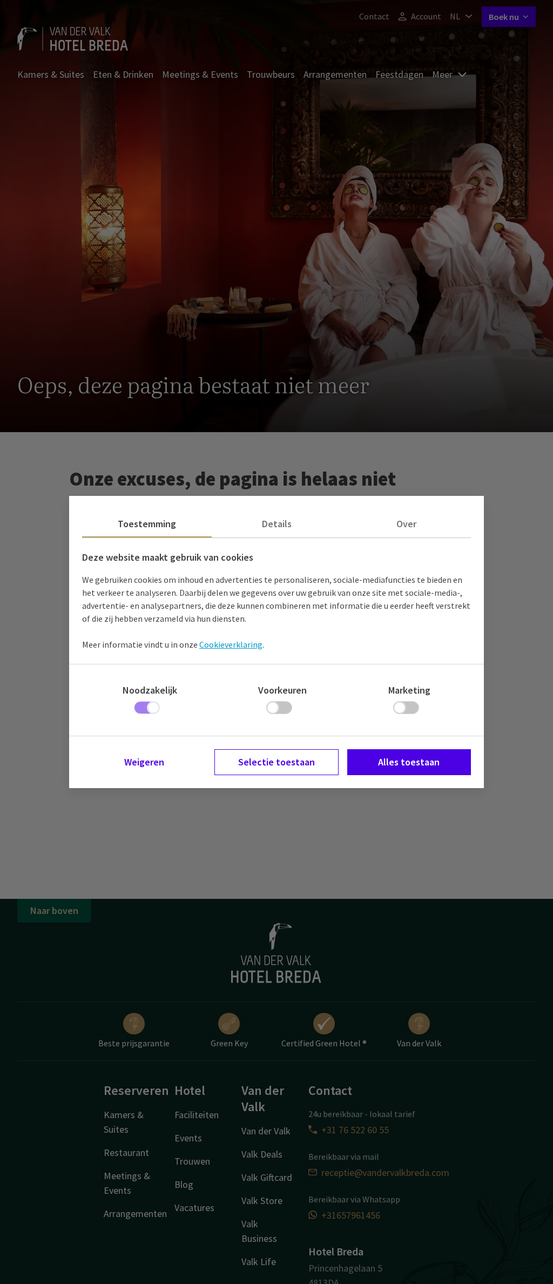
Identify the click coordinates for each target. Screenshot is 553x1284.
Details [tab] (277, 523)
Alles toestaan (409, 762)
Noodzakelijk (150, 690)
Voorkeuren (282, 690)
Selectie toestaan (276, 762)
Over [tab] (406, 523)
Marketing (409, 690)
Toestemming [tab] (147, 523)
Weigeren (144, 762)
